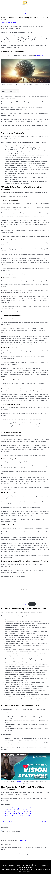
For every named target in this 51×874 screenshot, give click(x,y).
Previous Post (6, 822)
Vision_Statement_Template (21, 604)
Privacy (35, 865)
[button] (25, 14)
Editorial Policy (23, 867)
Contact (30, 867)
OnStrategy (18, 781)
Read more (23, 840)
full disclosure (39, 55)
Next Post (46, 822)
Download (32, 604)
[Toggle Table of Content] (16, 91)
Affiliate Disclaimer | (43, 865)
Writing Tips (4, 22)
